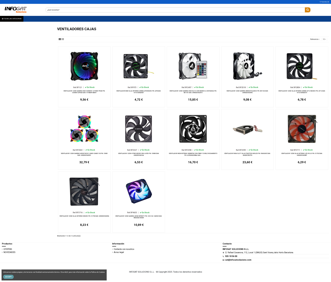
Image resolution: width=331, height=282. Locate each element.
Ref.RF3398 (187, 150)
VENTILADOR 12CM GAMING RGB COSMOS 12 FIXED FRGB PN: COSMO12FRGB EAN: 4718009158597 (84, 91)
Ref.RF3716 (78, 213)
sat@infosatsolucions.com (238, 260)
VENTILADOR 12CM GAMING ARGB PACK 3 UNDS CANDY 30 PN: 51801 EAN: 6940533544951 (84, 154)
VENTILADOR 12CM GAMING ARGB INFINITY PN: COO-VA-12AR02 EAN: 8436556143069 (138, 217)
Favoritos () (325, 2)
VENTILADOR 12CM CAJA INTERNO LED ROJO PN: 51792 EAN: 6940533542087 (301, 154)
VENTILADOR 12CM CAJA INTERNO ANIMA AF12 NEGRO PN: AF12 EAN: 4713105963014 (301, 91)
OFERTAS (7, 249)
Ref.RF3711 (296, 150)
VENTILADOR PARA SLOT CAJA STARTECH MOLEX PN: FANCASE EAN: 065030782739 (247, 154)
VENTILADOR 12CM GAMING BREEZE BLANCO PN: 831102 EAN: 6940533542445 (247, 91)
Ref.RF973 (133, 87)
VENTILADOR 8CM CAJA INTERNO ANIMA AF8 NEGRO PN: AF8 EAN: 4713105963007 (138, 91)
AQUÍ (66, 272)
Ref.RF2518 (241, 87)
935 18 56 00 (231, 256)
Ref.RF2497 (187, 87)
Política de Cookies (98, 272)
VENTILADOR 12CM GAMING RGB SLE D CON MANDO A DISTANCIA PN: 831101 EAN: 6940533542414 (193, 91)
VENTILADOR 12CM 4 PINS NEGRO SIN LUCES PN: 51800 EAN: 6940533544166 (138, 154)
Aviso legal (119, 252)
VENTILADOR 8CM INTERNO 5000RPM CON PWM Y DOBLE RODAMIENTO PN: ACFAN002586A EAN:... (193, 154)
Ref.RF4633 (133, 213)
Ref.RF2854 (296, 87)
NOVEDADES (9, 252)
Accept (8, 277)
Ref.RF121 (78, 87)
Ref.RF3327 (133, 150)
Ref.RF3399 (241, 150)
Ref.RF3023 (78, 150)
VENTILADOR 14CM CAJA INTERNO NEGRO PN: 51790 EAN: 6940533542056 (84, 216)
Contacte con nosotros (124, 249)
